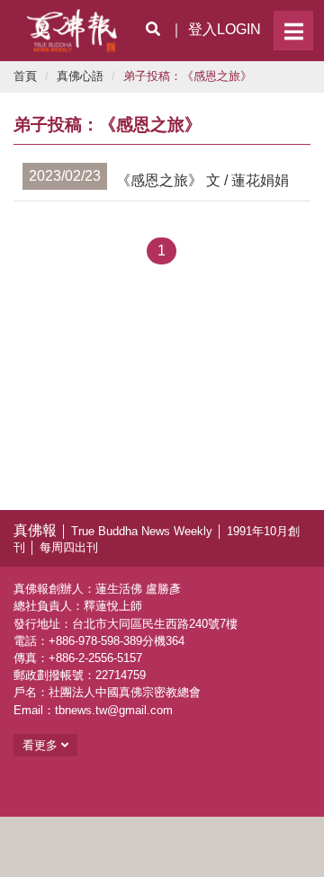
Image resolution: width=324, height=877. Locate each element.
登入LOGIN (224, 29)
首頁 (25, 76)
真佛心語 (80, 76)
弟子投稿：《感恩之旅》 (187, 76)
